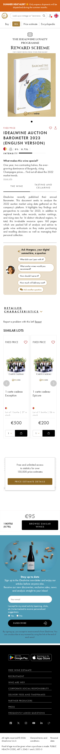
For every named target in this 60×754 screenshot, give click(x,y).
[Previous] (6, 383)
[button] (30, 85)
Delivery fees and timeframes (26, 694)
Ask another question (33, 289)
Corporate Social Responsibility (28, 688)
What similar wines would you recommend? (33, 267)
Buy (7, 24)
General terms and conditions (38, 739)
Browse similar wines (40, 525)
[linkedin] (41, 723)
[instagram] (26, 723)
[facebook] (11, 723)
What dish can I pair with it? (32, 259)
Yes (12, 615)
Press (11, 706)
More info (7, 178)
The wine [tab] (16, 186)
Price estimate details (30, 481)
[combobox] (10, 433)
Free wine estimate (20, 670)
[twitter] (18, 723)
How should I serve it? (29, 275)
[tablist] (30, 186)
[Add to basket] (21, 433)
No (20, 615)
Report (38, 321)
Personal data (54, 739)
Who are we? (16, 682)
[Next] (53, 383)
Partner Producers (20, 700)
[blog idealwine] (49, 723)
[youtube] (33, 723)
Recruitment (16, 676)
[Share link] (55, 128)
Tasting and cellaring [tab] (43, 186)
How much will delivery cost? (32, 282)
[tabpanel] (30, 216)
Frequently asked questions (26, 712)
